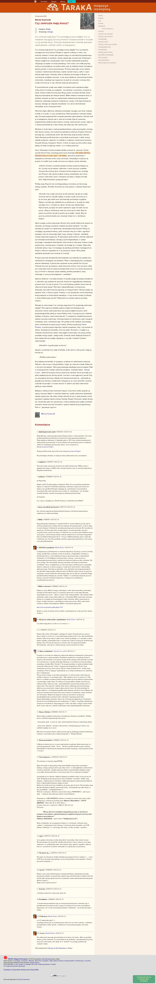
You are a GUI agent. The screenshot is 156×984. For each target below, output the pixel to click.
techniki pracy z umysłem (83, 960)
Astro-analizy (103, 57)
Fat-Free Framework (23, 979)
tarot (40, 960)
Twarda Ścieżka (34, 962)
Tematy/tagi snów (104, 47)
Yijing (50, 960)
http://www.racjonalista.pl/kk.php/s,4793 (50, 607)
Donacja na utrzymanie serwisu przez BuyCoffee (21, 970)
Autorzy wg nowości (105, 36)
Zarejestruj (62, 948)
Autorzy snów (103, 42)
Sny (99, 21)
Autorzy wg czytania (105, 34)
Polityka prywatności (44, 964)
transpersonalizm (69, 960)
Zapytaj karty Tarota (105, 52)
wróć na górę (61, 975)
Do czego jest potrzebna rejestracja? (14, 966)
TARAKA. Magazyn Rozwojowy (17, 959)
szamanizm (24, 960)
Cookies (53, 964)
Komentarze (102, 50)
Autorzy (101, 31)
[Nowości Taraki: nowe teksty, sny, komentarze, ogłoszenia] (35, 1)
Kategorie (101, 26)
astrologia (17, 960)
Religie (48, 29)
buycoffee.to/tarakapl (105, 55)
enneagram (45, 960)
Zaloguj (53, 1)
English (101, 18)
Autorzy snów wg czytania (107, 44)
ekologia (50, 32)
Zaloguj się (51, 948)
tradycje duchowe (58, 960)
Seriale (100, 23)
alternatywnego (46, 959)
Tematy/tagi (102, 39)
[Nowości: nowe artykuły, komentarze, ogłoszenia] (78, 11)
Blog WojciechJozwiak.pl (107, 63)
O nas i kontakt (18, 964)
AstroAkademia (103, 60)
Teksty (100, 15)
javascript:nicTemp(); (47, 447)
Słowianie (31, 960)
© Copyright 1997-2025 (30, 964)
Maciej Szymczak (43, 20)
